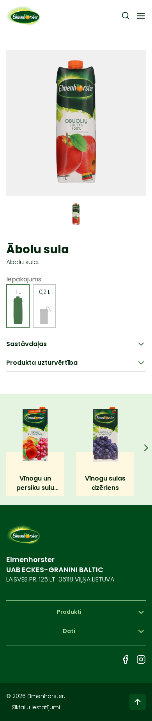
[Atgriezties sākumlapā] (23, 16)
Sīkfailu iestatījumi (36, 707)
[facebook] (125, 659)
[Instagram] (141, 659)
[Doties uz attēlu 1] (76, 214)
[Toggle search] (125, 15)
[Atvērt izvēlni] (141, 16)
